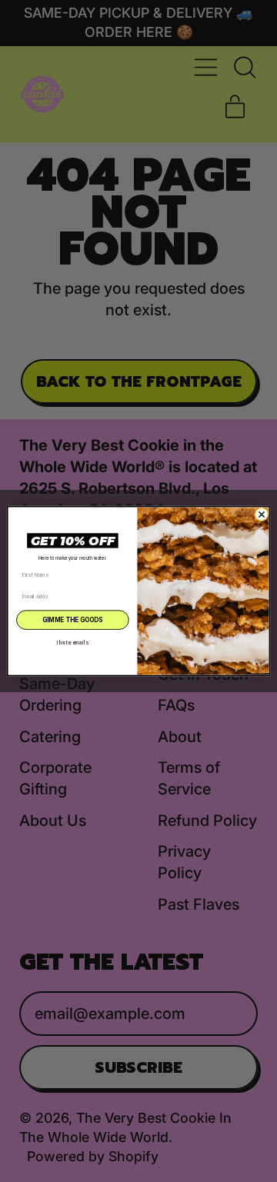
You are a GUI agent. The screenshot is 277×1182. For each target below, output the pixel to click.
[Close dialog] (261, 514)
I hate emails (72, 642)
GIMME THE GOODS (72, 620)
